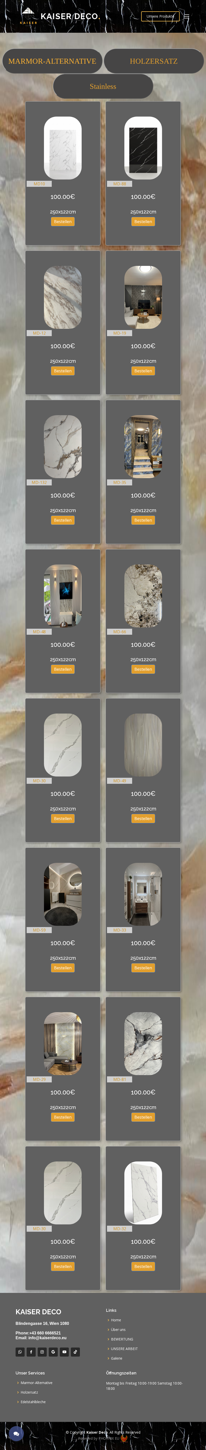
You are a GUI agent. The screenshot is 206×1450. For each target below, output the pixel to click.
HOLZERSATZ (154, 61)
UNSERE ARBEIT (124, 1349)
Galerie (116, 1358)
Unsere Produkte (160, 16)
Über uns (118, 1329)
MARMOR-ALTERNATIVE (52, 61)
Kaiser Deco (71, 16)
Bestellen (63, 221)
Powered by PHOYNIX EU (99, 1438)
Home (116, 1320)
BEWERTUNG (122, 1339)
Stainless (103, 86)
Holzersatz (29, 1392)
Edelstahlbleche (33, 1402)
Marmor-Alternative (37, 1383)
